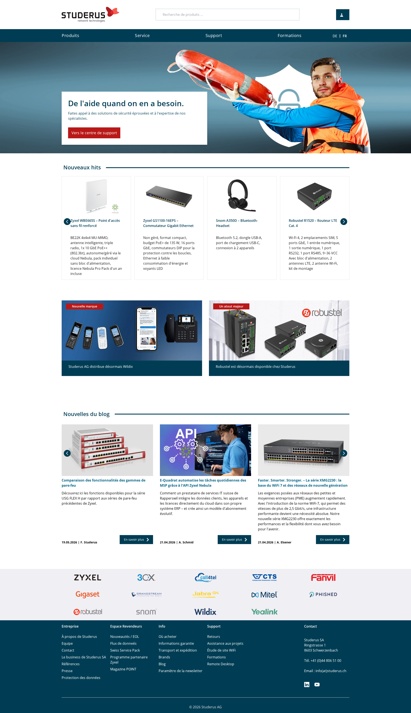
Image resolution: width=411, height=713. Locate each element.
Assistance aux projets (225, 643)
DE (335, 36)
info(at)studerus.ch (331, 670)
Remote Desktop (220, 664)
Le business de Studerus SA (84, 657)
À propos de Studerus (79, 636)
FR (345, 36)
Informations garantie (176, 643)
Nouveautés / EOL (124, 636)
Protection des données (81, 677)
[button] (67, 221)
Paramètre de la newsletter (181, 670)
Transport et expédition (178, 650)
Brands (164, 657)
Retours (213, 636)
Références (71, 664)
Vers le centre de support (94, 132)
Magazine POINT (123, 669)
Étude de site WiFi (221, 650)
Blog (162, 664)
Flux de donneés (123, 643)
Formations (216, 657)
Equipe (67, 643)
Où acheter (168, 636)
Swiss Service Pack (125, 650)
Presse (67, 670)
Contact (68, 650)
